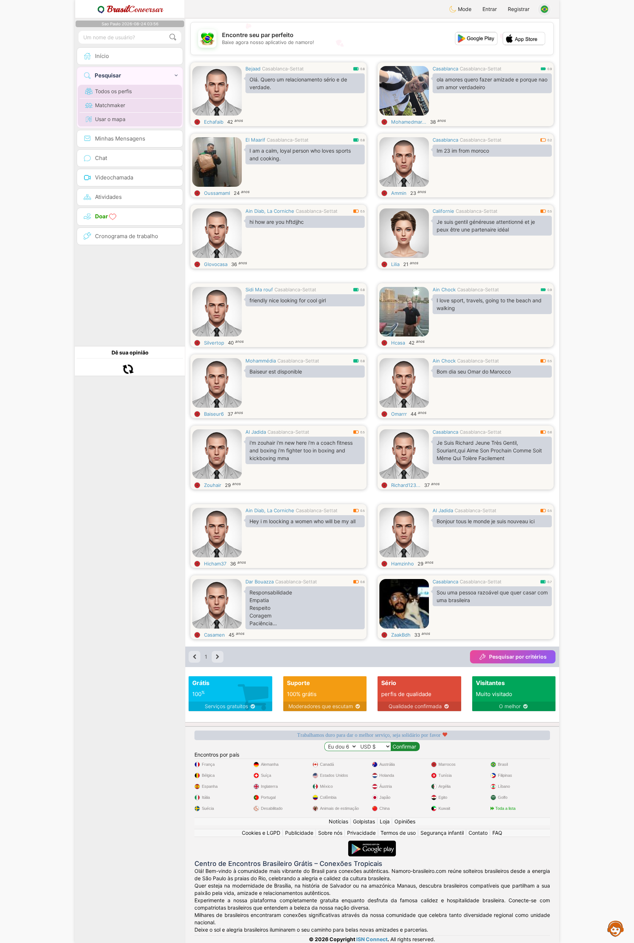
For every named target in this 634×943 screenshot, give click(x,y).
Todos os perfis (113, 91)
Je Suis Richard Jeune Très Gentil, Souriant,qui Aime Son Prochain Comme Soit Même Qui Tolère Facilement (489, 450)
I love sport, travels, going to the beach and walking (489, 304)
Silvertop (214, 343)
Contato (478, 833)
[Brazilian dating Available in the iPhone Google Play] (372, 844)
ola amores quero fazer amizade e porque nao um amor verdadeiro (492, 83)
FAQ (497, 833)
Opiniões (404, 821)
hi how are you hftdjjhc (276, 222)
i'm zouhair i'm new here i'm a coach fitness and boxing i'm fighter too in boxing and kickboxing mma (301, 450)
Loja (385, 821)
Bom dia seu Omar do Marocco (474, 371)
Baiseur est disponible (275, 371)
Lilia (395, 264)
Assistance (615, 928)
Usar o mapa (110, 119)
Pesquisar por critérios (518, 656)
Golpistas (364, 821)
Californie (443, 211)
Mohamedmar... (408, 122)
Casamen (214, 635)
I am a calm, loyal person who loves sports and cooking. (300, 154)
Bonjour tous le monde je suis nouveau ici (486, 521)
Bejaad (252, 69)
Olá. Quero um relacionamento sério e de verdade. (298, 83)
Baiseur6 (214, 414)
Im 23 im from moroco (463, 151)
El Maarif (255, 140)
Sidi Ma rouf (259, 289)
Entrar (489, 9)
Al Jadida (255, 432)
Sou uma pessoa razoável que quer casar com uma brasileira (492, 596)
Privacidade (361, 833)
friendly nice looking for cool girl (287, 300)
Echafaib (213, 122)
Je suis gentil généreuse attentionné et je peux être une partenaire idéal (486, 226)
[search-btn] (172, 37)
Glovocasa (215, 264)
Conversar (135, 9)
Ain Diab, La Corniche (269, 211)
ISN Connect (371, 939)
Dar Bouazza (259, 582)
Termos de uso (398, 833)
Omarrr (399, 414)
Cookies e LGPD (261, 833)
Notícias (338, 821)
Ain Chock (444, 289)
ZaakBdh (401, 635)
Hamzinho (402, 564)
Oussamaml (217, 193)
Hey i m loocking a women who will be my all (302, 521)
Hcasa (398, 343)
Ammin (399, 193)
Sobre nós (330, 833)
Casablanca (445, 69)
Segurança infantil (442, 833)
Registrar (518, 9)
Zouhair (212, 485)
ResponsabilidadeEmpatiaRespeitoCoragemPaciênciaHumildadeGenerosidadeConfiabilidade (270, 609)
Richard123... (405, 485)
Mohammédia (260, 361)
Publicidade (299, 833)
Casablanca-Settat (283, 69)
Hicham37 (215, 564)
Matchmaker (110, 105)
